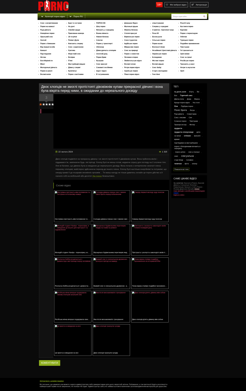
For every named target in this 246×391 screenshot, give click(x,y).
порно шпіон (180, 152)
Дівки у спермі (74, 67)
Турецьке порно (186, 40)
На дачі (71, 26)
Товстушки (184, 47)
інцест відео (101, 71)
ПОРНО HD (100, 23)
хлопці (194, 164)
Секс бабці (156, 67)
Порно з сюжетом (131, 54)
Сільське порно (158, 40)
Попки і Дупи (73, 40)
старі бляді (178, 160)
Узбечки (183, 37)
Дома (189, 99)
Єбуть (191, 92)
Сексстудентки (130, 40)
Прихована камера (76, 33)
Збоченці (100, 47)
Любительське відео (133, 61)
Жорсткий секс (74, 54)
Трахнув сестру (180, 125)
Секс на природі (131, 50)
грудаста (178, 128)
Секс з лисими (180, 118)
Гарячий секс (186, 95)
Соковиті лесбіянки (104, 67)
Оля (176, 106)
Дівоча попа (179, 99)
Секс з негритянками (49, 23)
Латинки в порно (131, 57)
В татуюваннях (102, 74)
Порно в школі (46, 71)
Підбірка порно (187, 106)
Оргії (182, 71)
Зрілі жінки (184, 54)
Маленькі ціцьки (131, 26)
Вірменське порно (132, 37)
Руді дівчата (45, 30)
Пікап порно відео (131, 74)
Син (190, 118)
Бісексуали (157, 37)
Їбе (198, 92)
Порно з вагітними (75, 74)
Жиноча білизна (131, 30)
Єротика (71, 50)
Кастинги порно (186, 26)
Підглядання (45, 54)
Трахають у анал (187, 64)
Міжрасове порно (131, 47)
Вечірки (71, 57)
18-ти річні (72, 37)
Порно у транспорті (104, 44)
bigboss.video (179, 195)
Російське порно (187, 61)
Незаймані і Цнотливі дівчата (164, 50)
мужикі (177, 139)
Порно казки (157, 44)
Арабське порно (131, 71)
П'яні (70, 61)
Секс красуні (101, 64)
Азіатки (99, 40)
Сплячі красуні (130, 33)
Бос (175, 96)
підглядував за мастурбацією (186, 143)
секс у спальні (194, 152)
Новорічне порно (47, 33)
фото (187, 164)
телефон (189, 160)
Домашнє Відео (131, 23)
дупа (198, 132)
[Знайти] (204, 16)
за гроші (177, 136)
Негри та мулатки (187, 67)
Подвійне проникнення (189, 44)
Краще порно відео (182, 103)
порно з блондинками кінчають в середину (187, 147)
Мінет (42, 64)
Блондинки (157, 57)
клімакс (187, 136)
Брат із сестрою (75, 23)
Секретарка (191, 114)
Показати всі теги (181, 169)
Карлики (183, 30)
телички (178, 164)
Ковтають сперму (75, 44)
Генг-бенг (156, 74)
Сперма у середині (160, 26)
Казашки (99, 61)
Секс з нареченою (75, 47)
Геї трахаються (186, 50)
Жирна (197, 99)
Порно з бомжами (47, 44)
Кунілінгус (72, 71)
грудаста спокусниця (183, 132)
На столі (196, 103)
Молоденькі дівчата (48, 67)
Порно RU (78, 16)
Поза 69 (155, 33)
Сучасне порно (180, 121)
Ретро (192, 110)
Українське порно (159, 54)
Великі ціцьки (158, 64)
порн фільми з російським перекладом (189, 191)
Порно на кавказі (47, 26)
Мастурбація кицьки (76, 64)
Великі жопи (45, 74)
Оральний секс (46, 37)
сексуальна (187, 156)
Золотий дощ (101, 54)
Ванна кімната (102, 33)
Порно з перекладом (189, 33)
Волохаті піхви (158, 47)
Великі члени (130, 64)
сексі (176, 156)
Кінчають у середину (105, 30)
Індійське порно (131, 44)
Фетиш (43, 57)
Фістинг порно (158, 61)
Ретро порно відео (132, 67)
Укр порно (97, 176)
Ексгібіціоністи (46, 61)
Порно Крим (101, 57)
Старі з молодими (159, 71)
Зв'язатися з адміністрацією (52, 381)
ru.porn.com (180, 92)
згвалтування (158, 23)
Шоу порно (100, 26)
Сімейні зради (74, 30)
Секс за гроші (186, 57)
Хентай (43, 40)
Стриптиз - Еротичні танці (163, 30)
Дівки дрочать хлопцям (106, 50)
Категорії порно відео (55, 16)
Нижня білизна (102, 37)
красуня (197, 136)
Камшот (43, 50)
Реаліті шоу (185, 23)
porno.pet (59, 6)
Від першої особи (47, 47)
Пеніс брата (180, 110)
